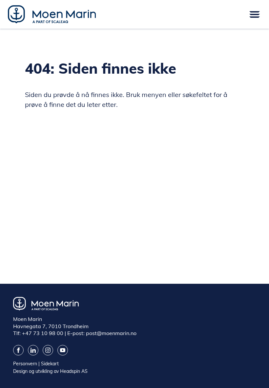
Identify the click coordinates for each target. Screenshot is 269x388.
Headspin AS (74, 371)
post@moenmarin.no (111, 333)
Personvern (25, 364)
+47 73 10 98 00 (42, 333)
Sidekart (50, 364)
